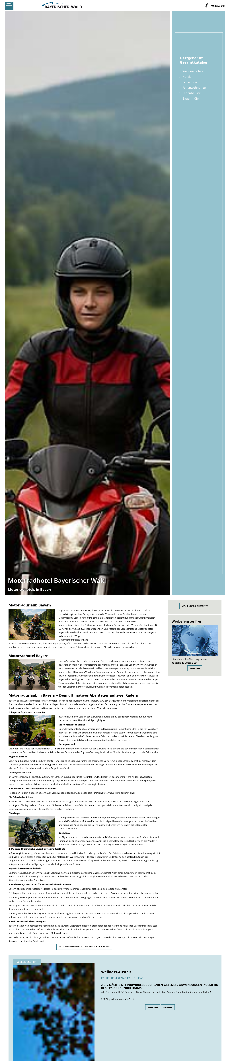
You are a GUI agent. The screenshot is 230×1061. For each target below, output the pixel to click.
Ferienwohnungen (195, 87)
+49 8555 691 (217, 6)
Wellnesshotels (192, 71)
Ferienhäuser (191, 93)
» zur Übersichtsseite (195, 606)
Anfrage (195, 668)
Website (167, 1007)
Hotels (186, 77)
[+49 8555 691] (207, 6)
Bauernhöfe (190, 98)
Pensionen (189, 82)
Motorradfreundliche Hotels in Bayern (84, 946)
